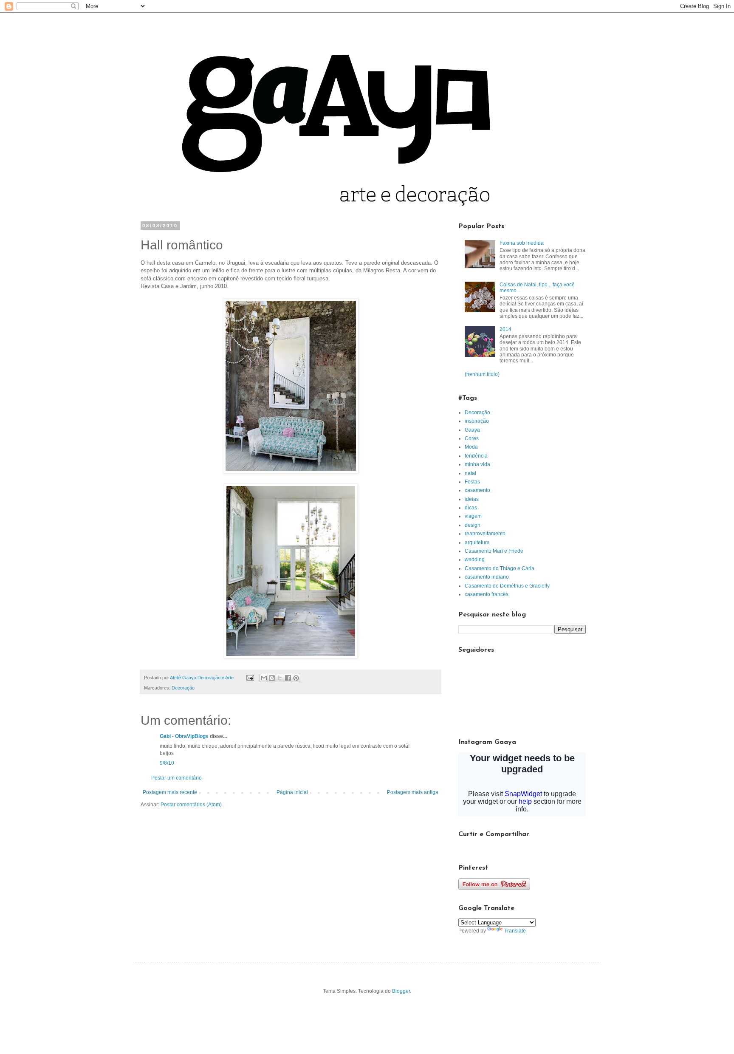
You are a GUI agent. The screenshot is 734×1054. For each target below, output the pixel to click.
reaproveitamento (485, 534)
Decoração (183, 687)
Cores (472, 438)
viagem (473, 516)
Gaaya (472, 430)
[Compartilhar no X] (280, 678)
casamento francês (486, 594)
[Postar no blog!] (272, 678)
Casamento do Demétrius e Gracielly (507, 586)
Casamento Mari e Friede (494, 551)
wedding (475, 559)
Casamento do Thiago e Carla (499, 568)
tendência (476, 456)
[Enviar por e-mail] (264, 678)
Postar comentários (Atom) (191, 805)
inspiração (477, 421)
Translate (515, 931)
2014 (505, 329)
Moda (471, 447)
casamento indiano (487, 577)
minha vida (477, 464)
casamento (477, 490)
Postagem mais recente (170, 792)
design (472, 525)
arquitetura (477, 542)
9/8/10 (167, 763)
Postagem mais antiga (412, 792)
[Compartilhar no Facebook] (288, 678)
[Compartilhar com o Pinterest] (296, 678)
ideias (472, 499)
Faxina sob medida (522, 243)
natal (470, 473)
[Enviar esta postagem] (249, 677)
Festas (472, 482)
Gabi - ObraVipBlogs (184, 736)
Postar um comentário (176, 778)
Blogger (401, 991)
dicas (471, 508)
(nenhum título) (482, 374)
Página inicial (292, 792)
